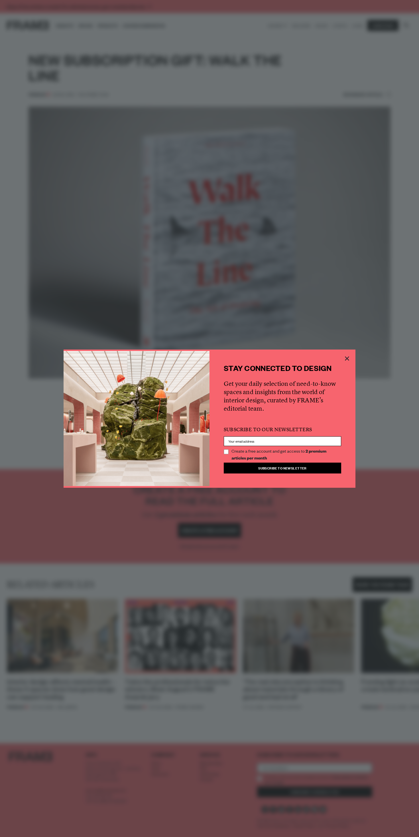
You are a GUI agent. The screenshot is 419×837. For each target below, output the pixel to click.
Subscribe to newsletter (282, 468)
